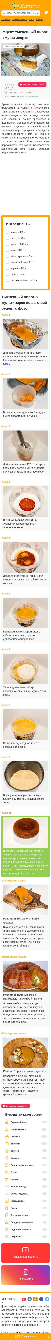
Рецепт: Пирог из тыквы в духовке (24, 1071)
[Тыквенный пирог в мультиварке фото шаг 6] (25, 613)
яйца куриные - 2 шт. (22, 256)
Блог (31, 19)
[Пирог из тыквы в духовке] (25, 1053)
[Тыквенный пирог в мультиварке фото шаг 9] (25, 776)
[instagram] (18, 1300)
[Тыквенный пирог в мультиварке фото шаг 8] (25, 724)
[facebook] (41, 1300)
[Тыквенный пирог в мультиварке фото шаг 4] (25, 501)
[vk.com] (30, 1300)
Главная (5, 19)
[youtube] (24, 1300)
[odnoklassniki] (36, 1300)
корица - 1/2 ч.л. (20, 268)
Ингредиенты (18, 224)
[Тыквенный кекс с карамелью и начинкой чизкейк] (25, 976)
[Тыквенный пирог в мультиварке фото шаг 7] (25, 669)
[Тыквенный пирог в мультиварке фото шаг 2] (25, 393)
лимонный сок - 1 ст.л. (23, 262)
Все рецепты (19, 19)
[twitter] (47, 1300)
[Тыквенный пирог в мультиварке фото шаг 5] (25, 557)
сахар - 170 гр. (19, 238)
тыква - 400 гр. (19, 232)
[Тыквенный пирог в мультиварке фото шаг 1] (25, 334)
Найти (35, 13)
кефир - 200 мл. (19, 244)
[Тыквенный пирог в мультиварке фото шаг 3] (25, 446)
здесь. (6, 363)
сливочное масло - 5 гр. (24, 280)
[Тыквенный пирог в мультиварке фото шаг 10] (25, 832)
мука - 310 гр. (18, 250)
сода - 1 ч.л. (18, 274)
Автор (39, 19)
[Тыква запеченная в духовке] (25, 900)
